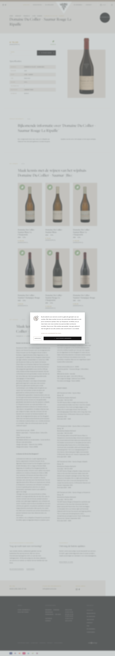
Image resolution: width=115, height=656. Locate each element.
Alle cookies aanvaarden (63, 338)
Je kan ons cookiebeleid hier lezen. (51, 333)
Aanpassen (38, 338)
